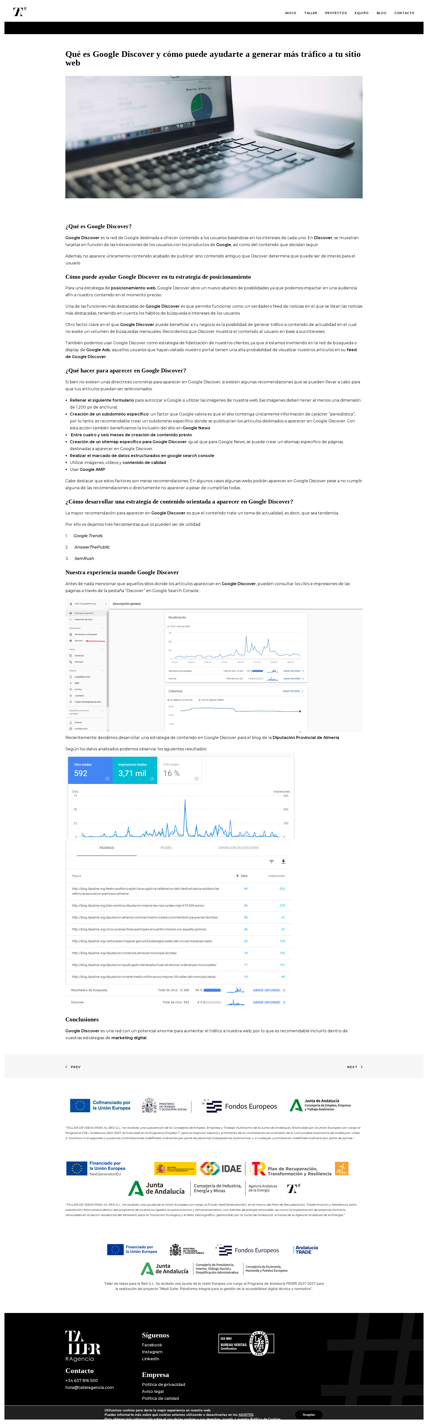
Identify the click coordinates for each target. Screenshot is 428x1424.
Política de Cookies (265, 1419)
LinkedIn (150, 1358)
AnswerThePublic (92, 547)
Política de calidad (160, 1398)
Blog (381, 13)
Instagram (152, 1352)
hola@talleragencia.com (89, 1387)
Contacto (404, 13)
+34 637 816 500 (81, 1380)
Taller (310, 13)
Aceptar (309, 1414)
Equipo (362, 13)
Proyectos (336, 13)
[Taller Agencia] (20, 11)
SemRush (84, 558)
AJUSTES (246, 1415)
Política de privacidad (163, 1384)
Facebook (152, 1345)
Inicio (290, 13)
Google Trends (88, 535)
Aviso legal (153, 1391)
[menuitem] (292, 13)
